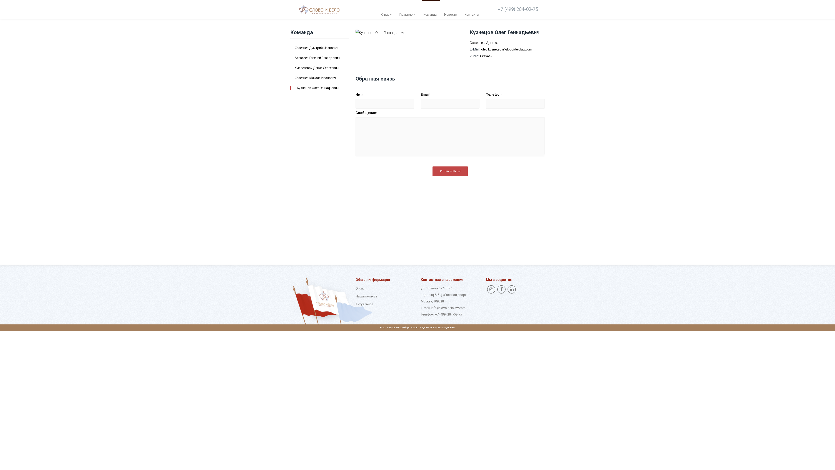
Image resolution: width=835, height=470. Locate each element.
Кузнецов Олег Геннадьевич (318, 88)
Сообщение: (366, 113)
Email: (425, 94)
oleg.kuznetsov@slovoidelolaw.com (506, 49)
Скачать (486, 56)
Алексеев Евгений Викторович (317, 58)
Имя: (359, 94)
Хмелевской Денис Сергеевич (317, 68)
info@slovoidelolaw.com (448, 308)
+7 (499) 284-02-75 (518, 9)
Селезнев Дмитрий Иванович (316, 48)
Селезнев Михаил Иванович (315, 78)
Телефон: (494, 94)
